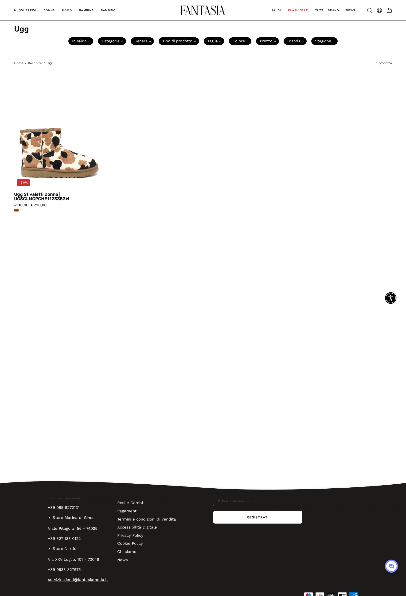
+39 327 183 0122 (64, 538)
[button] (25, 10)
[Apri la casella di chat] (391, 566)
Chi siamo (126, 551)
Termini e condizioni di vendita (146, 519)
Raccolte (35, 63)
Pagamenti (127, 510)
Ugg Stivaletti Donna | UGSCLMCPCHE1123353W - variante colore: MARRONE (16, 210)
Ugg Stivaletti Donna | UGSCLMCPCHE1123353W (41, 196)
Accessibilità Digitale (137, 527)
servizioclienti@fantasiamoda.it (78, 579)
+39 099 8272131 (64, 507)
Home (18, 63)
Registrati (258, 517)
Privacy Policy (130, 535)
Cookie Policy (130, 543)
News (122, 559)
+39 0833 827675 (64, 569)
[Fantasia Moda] (203, 10)
